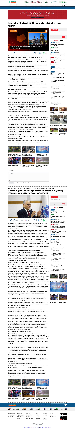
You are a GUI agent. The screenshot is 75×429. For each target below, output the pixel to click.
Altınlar (37, 413)
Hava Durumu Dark (11, 413)
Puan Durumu (37, 409)
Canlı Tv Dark (19, 413)
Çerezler (37, 427)
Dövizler (37, 415)
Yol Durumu (56, 409)
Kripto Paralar (64, 409)
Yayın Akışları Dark (20, 415)
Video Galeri (45, 415)
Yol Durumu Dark (11, 415)
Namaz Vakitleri (16, 409)
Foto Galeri (41, 5)
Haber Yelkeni (10, 188)
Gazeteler (57, 5)
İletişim (29, 427)
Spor (32, 5)
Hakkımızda (26, 427)
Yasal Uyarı (49, 427)
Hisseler (44, 409)
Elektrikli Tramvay (12, 143)
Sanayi (22, 376)
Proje (19, 376)
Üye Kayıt (51, 415)
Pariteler (50, 409)
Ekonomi (27, 5)
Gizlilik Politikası (33, 427)
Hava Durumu (30, 409)
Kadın (36, 5)
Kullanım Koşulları (44, 427)
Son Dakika (10, 5)
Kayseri (15, 376)
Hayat (44, 7)
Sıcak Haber (45, 419)
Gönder (11, 182)
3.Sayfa (27, 7)
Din (37, 7)
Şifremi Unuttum (53, 416)
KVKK (40, 427)
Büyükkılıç (10, 376)
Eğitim (41, 7)
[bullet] (23, 182)
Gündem (21, 5)
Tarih (24, 143)
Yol (25, 376)
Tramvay (27, 143)
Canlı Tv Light (10, 416)
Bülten (35, 7)
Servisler (16, 5)
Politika (48, 7)
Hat (17, 143)
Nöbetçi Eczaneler (20, 416)
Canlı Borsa (28, 413)
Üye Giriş (51, 413)
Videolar (46, 5)
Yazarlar (51, 5)
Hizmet (20, 143)
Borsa (9, 409)
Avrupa (31, 7)
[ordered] (21, 182)
